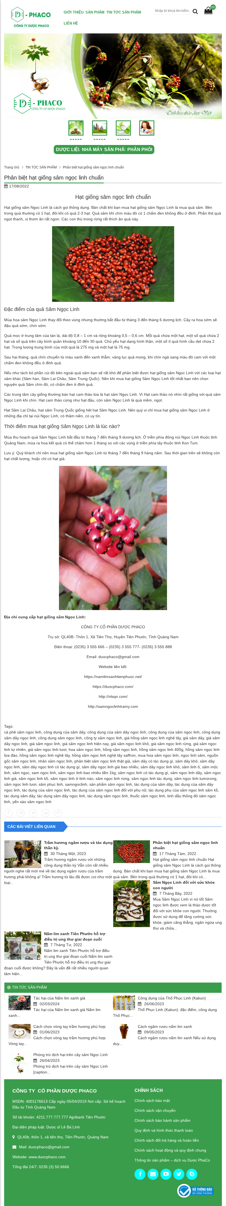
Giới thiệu (74, 12)
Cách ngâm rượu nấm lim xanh (165, 1026)
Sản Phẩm (94, 12)
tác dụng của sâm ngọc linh (46, 790)
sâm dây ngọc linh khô (160, 767)
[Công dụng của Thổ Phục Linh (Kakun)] (124, 1003)
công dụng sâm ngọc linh (60, 738)
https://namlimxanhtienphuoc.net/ (113, 676)
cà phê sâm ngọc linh (22, 732)
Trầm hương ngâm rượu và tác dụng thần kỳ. (78, 845)
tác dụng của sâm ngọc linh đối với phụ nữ (109, 790)
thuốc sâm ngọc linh (147, 796)
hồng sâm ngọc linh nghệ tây (45, 755)
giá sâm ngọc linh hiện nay (85, 743)
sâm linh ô (191, 767)
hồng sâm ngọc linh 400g (161, 749)
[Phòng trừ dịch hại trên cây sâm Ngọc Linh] (20, 1063)
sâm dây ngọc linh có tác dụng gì (51, 767)
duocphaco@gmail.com (118, 657)
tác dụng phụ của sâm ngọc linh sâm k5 (183, 790)
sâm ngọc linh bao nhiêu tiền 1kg (87, 772)
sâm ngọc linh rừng (112, 778)
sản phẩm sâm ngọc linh (110, 784)
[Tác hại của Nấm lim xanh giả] (20, 1003)
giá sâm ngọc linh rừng (171, 743)
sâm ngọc (20, 772)
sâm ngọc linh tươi (20, 784)
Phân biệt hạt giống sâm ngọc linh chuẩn (185, 845)
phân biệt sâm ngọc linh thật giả (102, 761)
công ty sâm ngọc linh (103, 738)
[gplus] (152, 1174)
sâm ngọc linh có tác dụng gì (143, 772)
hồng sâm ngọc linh (120, 749)
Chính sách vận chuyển (155, 1110)
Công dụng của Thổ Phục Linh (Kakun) (172, 998)
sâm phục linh (51, 784)
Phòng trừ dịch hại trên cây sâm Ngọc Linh (70, 1054)
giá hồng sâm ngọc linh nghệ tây (152, 738)
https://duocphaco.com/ (113, 686)
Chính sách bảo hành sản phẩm (162, 1120)
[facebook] (140, 1174)
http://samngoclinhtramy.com (113, 706)
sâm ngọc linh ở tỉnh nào (71, 778)
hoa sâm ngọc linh (85, 749)
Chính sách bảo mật (152, 1100)
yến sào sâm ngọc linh (32, 801)
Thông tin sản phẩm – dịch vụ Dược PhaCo (172, 1160)
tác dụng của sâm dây (153, 784)
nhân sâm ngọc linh (55, 761)
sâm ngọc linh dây (186, 772)
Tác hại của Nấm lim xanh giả (59, 998)
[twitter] (178, 1174)
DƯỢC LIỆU (68, 149)
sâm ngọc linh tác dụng (151, 778)
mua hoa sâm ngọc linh (158, 755)
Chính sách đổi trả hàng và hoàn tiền (166, 1140)
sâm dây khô (186, 761)
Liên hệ (71, 23)
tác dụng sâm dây (19, 796)
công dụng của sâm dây (64, 732)
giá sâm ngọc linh (44, 743)
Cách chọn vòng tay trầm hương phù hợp (69, 1026)
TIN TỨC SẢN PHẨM (123, 12)
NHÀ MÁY (92, 149)
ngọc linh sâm (193, 755)
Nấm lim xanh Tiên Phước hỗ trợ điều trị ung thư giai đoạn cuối (74, 936)
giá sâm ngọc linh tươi (47, 749)
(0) (213, 7)
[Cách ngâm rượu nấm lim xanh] (124, 1031)
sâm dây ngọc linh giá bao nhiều (110, 767)
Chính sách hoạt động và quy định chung (170, 1150)
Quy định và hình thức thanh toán (163, 1130)
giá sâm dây (193, 738)
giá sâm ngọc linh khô (130, 743)
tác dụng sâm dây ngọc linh (61, 796)
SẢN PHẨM (116, 149)
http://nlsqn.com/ (113, 696)
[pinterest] (191, 1174)
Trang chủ (11, 167)
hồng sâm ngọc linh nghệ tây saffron (104, 755)
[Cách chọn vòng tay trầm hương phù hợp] (20, 1031)
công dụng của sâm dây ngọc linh (116, 732)
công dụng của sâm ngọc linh (174, 732)
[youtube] (165, 1174)
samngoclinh (76, 784)
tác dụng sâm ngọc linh (107, 796)
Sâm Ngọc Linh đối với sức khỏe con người (184, 885)
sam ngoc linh (44, 772)
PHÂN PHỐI (139, 149)
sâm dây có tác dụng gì (152, 761)
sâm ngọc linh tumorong (195, 778)
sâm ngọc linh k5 (33, 778)
